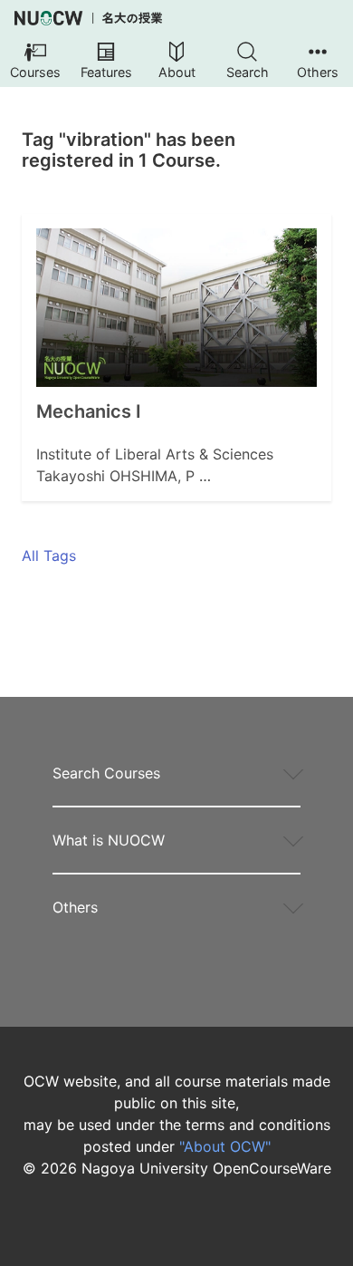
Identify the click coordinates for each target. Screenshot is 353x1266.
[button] (35, 61)
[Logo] (88, 18)
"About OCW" (225, 1146)
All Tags (49, 555)
